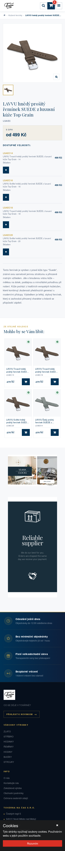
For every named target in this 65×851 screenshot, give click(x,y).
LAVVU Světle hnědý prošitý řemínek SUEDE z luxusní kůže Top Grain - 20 (18, 421)
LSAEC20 (8, 235)
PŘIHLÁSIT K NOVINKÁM (19, 714)
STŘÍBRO (9, 736)
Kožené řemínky (15, 15)
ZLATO (7, 731)
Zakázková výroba (13, 788)
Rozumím (32, 843)
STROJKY (9, 762)
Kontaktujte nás (11, 783)
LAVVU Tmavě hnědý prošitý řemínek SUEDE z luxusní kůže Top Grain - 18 (47, 370)
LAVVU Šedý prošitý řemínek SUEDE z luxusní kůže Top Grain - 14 (46, 421)
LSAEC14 (8, 153)
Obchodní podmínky (13, 793)
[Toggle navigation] (59, 5)
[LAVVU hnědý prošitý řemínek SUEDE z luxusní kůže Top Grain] (8, 90)
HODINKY (9, 741)
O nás (7, 778)
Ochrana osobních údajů (16, 798)
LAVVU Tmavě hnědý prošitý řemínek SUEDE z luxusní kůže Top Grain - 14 (18, 370)
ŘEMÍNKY (9, 746)
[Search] (43, 5)
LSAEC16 (8, 180)
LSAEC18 (8, 207)
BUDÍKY (8, 756)
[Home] (9, 6)
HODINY (8, 751)
